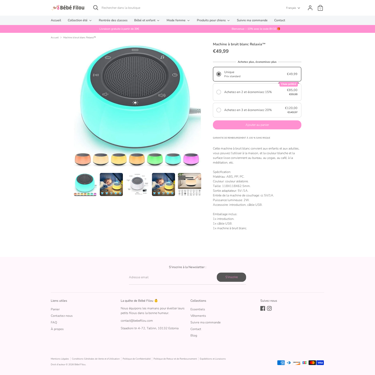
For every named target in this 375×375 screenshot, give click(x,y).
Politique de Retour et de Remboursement (175, 358)
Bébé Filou (80, 364)
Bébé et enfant (145, 20)
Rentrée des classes (113, 20)
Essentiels (197, 309)
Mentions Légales (60, 358)
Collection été (78, 20)
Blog (193, 335)
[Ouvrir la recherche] (96, 8)
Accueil (56, 20)
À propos (57, 329)
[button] (257, 74)
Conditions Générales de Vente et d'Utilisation (96, 358)
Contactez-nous (62, 316)
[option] (119, 29)
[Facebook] (262, 308)
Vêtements (198, 316)
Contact (279, 20)
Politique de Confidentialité (137, 358)
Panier (55, 309)
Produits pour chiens (212, 20)
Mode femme (176, 20)
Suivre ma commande (252, 20)
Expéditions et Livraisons (213, 358)
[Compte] (310, 8)
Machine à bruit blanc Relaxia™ (79, 37)
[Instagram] (269, 308)
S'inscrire (231, 277)
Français (291, 8)
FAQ (54, 322)
